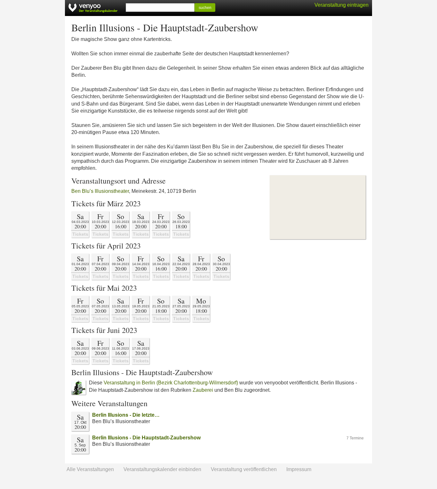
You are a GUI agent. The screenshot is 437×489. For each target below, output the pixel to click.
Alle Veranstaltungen (90, 469)
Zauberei (203, 390)
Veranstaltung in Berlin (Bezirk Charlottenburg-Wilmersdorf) (171, 382)
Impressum (298, 469)
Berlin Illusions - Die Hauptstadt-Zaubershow (146, 437)
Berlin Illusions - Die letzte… (126, 415)
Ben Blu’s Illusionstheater (100, 191)
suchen (205, 7)
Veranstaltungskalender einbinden (162, 469)
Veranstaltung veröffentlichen (244, 469)
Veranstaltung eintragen (341, 5)
